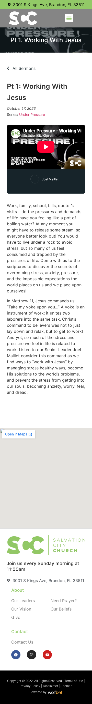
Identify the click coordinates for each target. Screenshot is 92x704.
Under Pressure (32, 114)
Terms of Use (73, 681)
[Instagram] (31, 654)
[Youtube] (47, 654)
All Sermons (23, 68)
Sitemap (66, 686)
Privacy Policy (30, 686)
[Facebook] (15, 654)
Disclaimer (50, 686)
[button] (69, 18)
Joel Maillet (50, 179)
